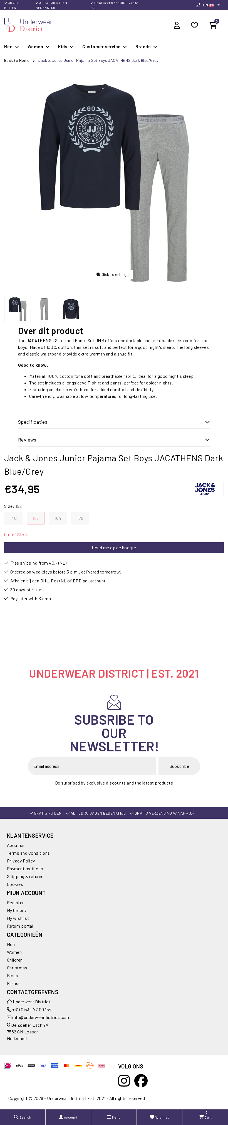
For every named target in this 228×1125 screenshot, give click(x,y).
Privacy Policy (21, 860)
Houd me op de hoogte (114, 547)
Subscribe (179, 766)
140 (13, 518)
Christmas (17, 967)
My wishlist (18, 918)
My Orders (16, 910)
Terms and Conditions (28, 853)
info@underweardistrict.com (40, 1017)
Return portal (20, 925)
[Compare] (199, 5)
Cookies (15, 884)
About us (16, 845)
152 (36, 518)
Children (15, 959)
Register (15, 902)
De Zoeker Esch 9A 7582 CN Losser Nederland (28, 1031)
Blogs (12, 975)
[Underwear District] (28, 24)
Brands (14, 983)
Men (11, 944)
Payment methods (25, 868)
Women (14, 952)
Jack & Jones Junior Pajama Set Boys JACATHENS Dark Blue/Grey (98, 60)
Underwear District (31, 1001)
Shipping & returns (25, 876)
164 (58, 518)
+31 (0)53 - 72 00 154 (31, 1009)
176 (80, 518)
